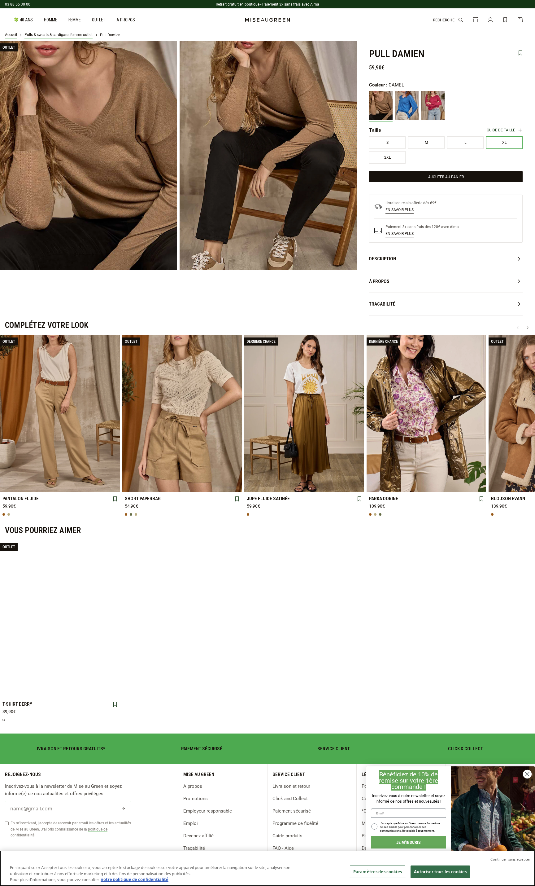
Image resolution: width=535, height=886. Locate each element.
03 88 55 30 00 (17, 4)
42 (106, 485)
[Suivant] (527, 327)
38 (60, 485)
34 (13, 485)
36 (36, 485)
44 (228, 485)
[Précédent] (517, 327)
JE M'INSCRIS (408, 842)
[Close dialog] (527, 774)
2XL (106, 680)
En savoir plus (399, 209)
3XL (13, 690)
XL (83, 680)
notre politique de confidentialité (134, 879)
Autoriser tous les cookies (440, 871)
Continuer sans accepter (510, 859)
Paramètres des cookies (377, 871)
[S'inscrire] (123, 808)
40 (83, 485)
